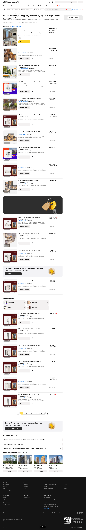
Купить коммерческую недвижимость (51, 506)
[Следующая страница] (47, 413)
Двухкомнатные (6, 502)
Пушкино (25, 488)
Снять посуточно (26, 497)
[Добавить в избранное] (32, 41)
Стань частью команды (22, 512)
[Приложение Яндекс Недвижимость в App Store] (75, 521)
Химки (24, 482)
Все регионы (46, 480)
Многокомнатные (7, 500)
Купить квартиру (47, 497)
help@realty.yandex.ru (28, 520)
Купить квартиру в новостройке (50, 499)
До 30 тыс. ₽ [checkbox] (9, 207)
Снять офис (46, 502)
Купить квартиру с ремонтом (50, 504)
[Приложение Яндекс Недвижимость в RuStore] (81, 521)
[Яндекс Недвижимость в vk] (77, 513)
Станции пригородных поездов (50, 484)
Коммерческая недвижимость (70, 482)
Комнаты (65, 486)
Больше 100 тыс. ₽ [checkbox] (10, 210)
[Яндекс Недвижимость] (11, 2)
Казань (4, 488)
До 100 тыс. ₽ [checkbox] (34, 207)
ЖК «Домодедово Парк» (23, 68)
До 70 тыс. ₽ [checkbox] (25, 207)
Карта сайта (61, 512)
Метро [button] (69, 9)
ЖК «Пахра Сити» (22, 117)
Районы (45, 486)
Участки (65, 484)
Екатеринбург (6, 486)
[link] (80, 2)
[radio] (24, 413)
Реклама (14, 512)
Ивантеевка (25, 484)
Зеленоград (25, 490)
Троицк (24, 480)
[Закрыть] (82, 9)
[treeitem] (6, 5)
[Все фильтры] (4, 9)
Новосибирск (6, 484)
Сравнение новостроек (48, 488)
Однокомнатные (6, 499)
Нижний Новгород (7, 490)
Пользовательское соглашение (35, 512)
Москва (20, 32)
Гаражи (65, 488)
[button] (52, 2)
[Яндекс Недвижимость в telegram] (82, 513)
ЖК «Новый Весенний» (23, 101)
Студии (4, 497)
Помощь (56, 512)
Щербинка (25, 486)
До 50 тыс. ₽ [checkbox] (17, 207)
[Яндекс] (80, 527)
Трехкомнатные (6, 504)
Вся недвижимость (7, 512)
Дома (65, 480)
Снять (24, 499)
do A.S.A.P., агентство (26, 38)
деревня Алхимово (35, 32)
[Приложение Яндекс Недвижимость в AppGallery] (79, 521)
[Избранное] (50, 2)
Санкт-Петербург (7, 482)
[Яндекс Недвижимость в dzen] (80, 513)
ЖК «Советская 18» (22, 52)
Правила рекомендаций (48, 512)
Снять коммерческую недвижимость (51, 500)
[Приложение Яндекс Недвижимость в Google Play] (77, 521)
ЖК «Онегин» (21, 85)
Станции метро (47, 482)
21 (44, 413)
